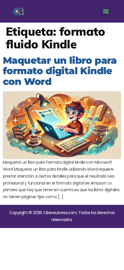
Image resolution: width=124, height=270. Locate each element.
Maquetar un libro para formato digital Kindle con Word (60, 70)
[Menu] (106, 11)
